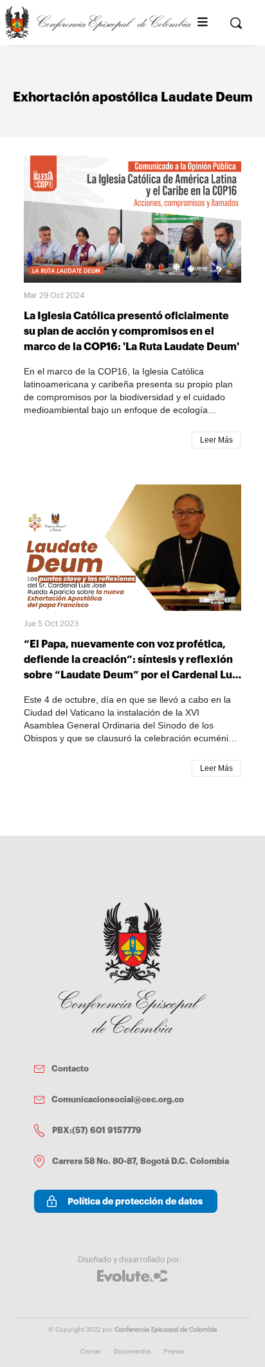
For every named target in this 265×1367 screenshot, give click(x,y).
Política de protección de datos (135, 1201)
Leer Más (216, 440)
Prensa (174, 1351)
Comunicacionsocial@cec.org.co (117, 1099)
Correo (90, 1351)
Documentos (132, 1351)
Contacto (70, 1068)
